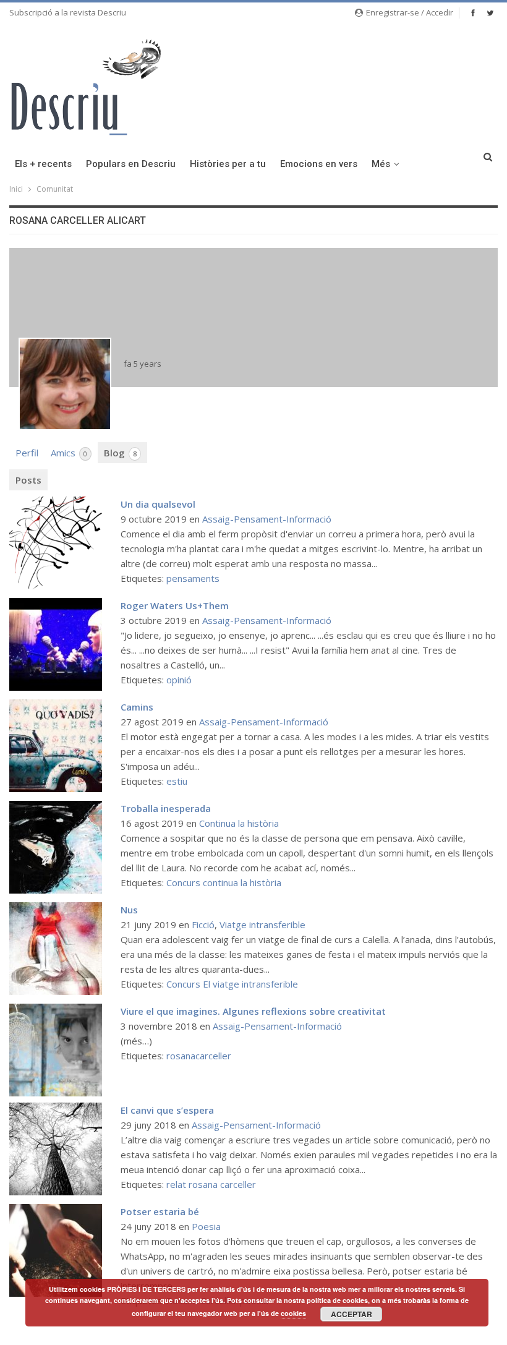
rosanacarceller (198, 1055)
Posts (28, 480)
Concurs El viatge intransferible (232, 984)
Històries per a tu (228, 163)
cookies (293, 1313)
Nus (129, 909)
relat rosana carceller (211, 1184)
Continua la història (239, 823)
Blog (120, 452)
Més (381, 163)
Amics (69, 452)
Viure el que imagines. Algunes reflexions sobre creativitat (253, 1011)
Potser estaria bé (160, 1211)
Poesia (206, 1226)
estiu (176, 781)
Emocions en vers (318, 163)
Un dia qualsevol (158, 504)
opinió (179, 679)
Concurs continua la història (223, 882)
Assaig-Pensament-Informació (266, 519)
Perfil (26, 452)
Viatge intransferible (262, 924)
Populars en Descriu (131, 163)
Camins (137, 707)
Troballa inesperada (166, 808)
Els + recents (43, 163)
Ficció (203, 924)
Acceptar (351, 1314)
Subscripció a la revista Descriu (67, 12)
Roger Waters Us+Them (175, 605)
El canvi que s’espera (167, 1110)
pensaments (192, 578)
